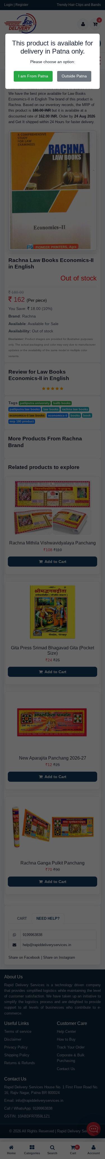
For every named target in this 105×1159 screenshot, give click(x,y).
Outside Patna (74, 76)
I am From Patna (33, 76)
